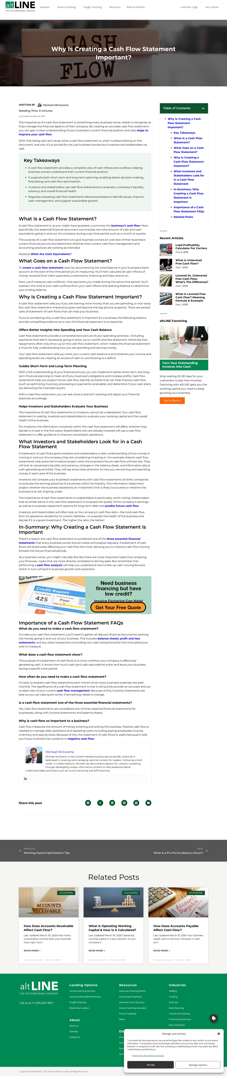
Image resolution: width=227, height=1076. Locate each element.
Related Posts (183, 217)
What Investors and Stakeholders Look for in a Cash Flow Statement (189, 177)
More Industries (177, 1024)
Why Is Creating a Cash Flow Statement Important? (184, 123)
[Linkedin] (25, 779)
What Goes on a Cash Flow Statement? (189, 150)
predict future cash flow (122, 505)
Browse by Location (79, 1007)
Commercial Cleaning (179, 1013)
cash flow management (73, 690)
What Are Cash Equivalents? (51, 254)
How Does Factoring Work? (132, 990)
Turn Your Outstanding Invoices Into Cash (180, 364)
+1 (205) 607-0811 (43, 1003)
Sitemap (73, 1031)
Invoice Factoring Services (82, 990)
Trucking (173, 996)
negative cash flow (81, 738)
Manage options (198, 1065)
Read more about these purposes (148, 1055)
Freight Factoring (77, 1002)
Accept (150, 1064)
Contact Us (74, 1037)
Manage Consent (214, 1018)
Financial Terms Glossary (131, 1002)
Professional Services (180, 1019)
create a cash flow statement (42, 267)
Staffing (173, 990)
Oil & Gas (173, 1002)
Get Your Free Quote (118, 607)
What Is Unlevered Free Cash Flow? (188, 262)
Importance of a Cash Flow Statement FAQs (189, 209)
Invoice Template (127, 1013)
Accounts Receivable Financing (84, 996)
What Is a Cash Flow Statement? (188, 140)
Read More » (32, 950)
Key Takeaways (184, 132)
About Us (74, 1025)
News (122, 1019)
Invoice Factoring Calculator (133, 1007)
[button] (218, 1033)
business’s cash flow (125, 225)
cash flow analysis (49, 565)
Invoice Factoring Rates (130, 996)
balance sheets (108, 638)
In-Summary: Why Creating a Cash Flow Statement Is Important (189, 195)
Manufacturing (176, 1007)
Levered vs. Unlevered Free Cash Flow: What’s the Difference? (191, 279)
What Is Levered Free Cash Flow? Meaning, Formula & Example (190, 297)
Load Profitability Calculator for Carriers (191, 246)
